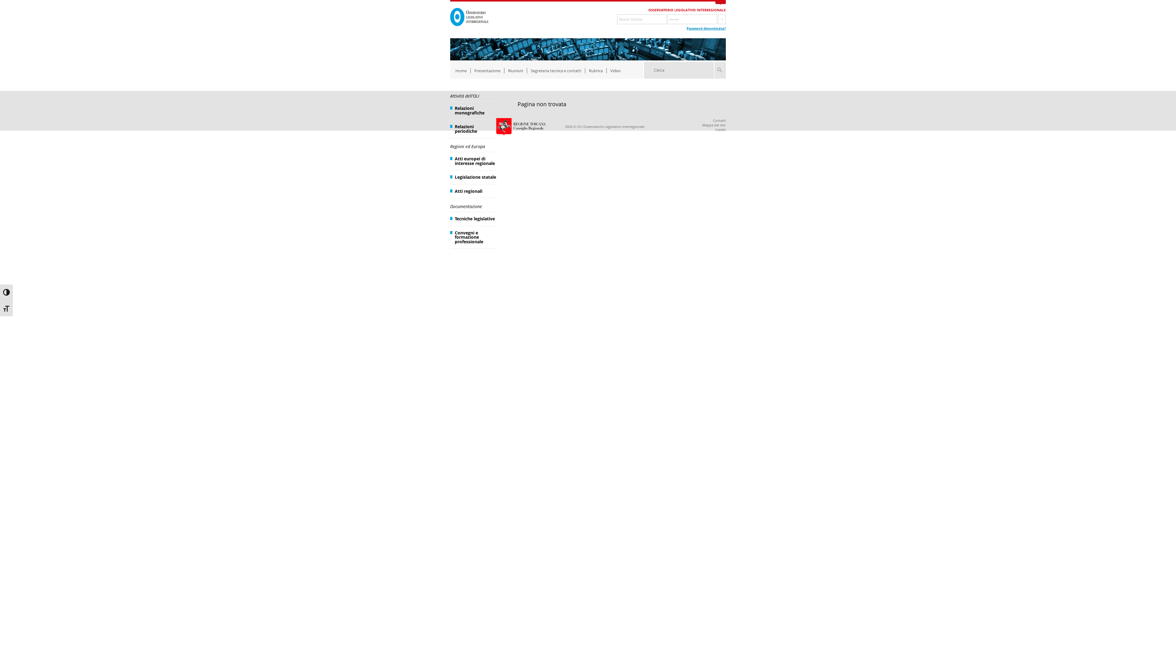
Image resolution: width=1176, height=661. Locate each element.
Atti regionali (468, 191)
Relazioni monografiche (469, 110)
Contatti (719, 120)
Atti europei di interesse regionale (475, 161)
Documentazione (466, 206)
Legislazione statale (475, 177)
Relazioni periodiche (466, 129)
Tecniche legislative (475, 219)
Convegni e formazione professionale (469, 237)
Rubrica (596, 70)
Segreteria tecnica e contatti (556, 70)
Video (615, 70)
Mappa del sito (714, 125)
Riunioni (515, 70)
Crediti (720, 129)
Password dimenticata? (706, 28)
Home (461, 70)
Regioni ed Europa (467, 146)
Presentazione (487, 70)
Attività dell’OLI (464, 96)
